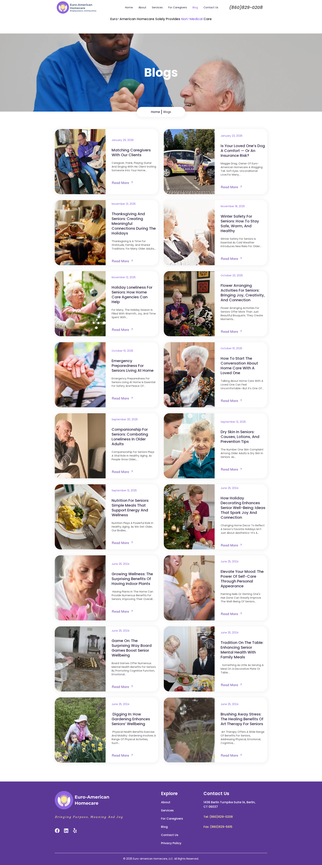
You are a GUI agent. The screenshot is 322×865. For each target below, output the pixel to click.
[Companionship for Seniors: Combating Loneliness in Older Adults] (80, 445)
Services (157, 7)
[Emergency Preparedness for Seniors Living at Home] (80, 374)
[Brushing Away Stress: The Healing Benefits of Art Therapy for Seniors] (189, 730)
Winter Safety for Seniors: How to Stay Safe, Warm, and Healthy (240, 223)
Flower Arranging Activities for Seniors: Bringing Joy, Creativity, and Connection (243, 293)
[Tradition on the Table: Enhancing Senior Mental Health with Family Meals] (189, 658)
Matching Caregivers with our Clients (131, 152)
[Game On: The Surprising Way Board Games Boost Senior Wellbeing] (80, 658)
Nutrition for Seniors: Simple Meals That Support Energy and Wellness (130, 508)
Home (129, 7)
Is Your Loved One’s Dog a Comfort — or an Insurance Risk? (243, 150)
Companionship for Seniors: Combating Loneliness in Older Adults (130, 437)
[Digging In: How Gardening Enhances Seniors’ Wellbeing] (80, 730)
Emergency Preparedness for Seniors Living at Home (133, 365)
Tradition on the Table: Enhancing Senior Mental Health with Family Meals (242, 650)
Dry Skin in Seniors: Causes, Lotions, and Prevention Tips (240, 436)
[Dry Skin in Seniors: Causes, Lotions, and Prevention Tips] (189, 445)
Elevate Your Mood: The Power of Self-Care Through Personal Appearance (242, 579)
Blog (195, 7)
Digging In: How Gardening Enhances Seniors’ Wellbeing (131, 719)
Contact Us (210, 7)
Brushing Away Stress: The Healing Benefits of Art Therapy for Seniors (242, 719)
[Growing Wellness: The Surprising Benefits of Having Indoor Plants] (80, 587)
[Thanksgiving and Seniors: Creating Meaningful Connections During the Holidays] (80, 232)
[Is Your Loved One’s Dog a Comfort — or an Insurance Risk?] (189, 161)
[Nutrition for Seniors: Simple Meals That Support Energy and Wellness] (80, 516)
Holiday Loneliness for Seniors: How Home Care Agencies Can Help (132, 294)
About (142, 7)
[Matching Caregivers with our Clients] (80, 161)
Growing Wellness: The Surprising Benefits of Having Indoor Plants (132, 578)
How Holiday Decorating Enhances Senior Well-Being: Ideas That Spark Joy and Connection (243, 507)
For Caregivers (177, 7)
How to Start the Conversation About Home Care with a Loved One (239, 365)
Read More (120, 183)
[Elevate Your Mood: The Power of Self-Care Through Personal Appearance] (189, 587)
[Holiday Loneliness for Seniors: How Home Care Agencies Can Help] (80, 303)
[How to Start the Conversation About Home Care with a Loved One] (189, 374)
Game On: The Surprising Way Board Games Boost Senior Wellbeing (132, 648)
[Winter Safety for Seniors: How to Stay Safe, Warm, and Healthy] (189, 232)
